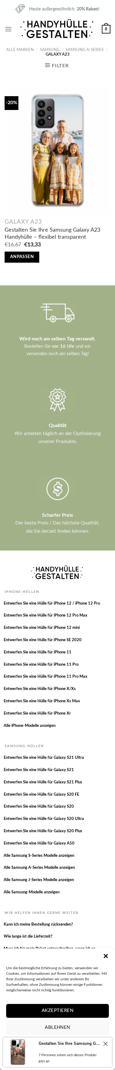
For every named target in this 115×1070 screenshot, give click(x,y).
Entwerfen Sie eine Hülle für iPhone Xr (37, 713)
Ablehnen (57, 1027)
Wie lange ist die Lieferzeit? (28, 937)
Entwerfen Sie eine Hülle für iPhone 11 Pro (41, 665)
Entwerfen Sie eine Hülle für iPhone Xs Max (42, 701)
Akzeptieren (57, 1010)
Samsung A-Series (85, 50)
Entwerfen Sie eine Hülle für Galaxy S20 (39, 807)
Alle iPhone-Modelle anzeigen (30, 726)
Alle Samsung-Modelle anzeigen (31, 892)
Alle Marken (20, 50)
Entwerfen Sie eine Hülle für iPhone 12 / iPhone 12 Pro (52, 604)
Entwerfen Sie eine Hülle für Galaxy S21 (39, 770)
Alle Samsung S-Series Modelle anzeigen (39, 856)
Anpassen (22, 257)
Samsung (50, 50)
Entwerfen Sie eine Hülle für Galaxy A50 (39, 843)
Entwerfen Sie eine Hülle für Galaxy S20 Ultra (44, 819)
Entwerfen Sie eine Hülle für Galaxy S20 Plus (43, 831)
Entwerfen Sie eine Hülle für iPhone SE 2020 (43, 640)
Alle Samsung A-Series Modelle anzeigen (39, 868)
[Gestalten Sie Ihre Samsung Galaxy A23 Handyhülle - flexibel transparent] (57, 150)
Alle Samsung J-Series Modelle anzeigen (39, 880)
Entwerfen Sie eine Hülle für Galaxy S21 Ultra (44, 758)
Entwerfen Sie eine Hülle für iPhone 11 (37, 652)
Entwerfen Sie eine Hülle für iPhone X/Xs (40, 689)
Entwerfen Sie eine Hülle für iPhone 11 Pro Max (45, 677)
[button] (106, 956)
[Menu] (8, 29)
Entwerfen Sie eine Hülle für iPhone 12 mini (42, 628)
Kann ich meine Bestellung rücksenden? (38, 925)
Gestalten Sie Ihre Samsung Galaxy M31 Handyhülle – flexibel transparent (70, 1043)
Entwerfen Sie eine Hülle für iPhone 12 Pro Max (45, 615)
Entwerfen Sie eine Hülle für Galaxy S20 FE (41, 795)
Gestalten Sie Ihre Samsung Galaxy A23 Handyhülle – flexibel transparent (52, 233)
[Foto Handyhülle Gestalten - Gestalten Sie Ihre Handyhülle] (57, 29)
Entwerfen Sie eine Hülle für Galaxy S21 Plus (43, 782)
